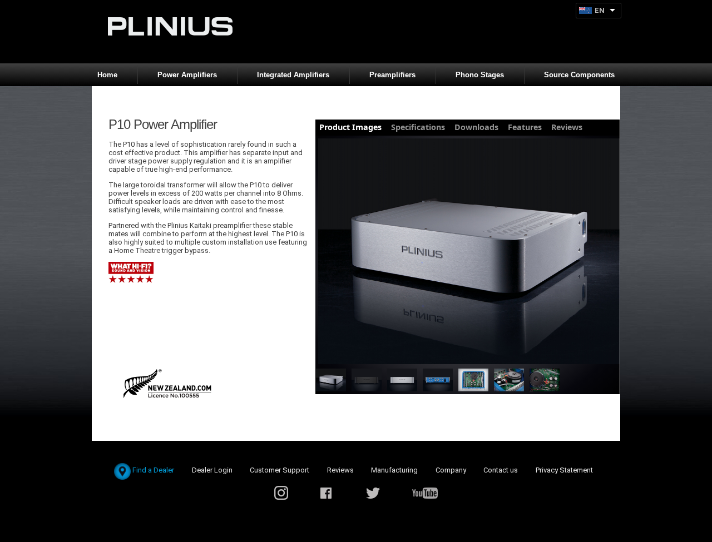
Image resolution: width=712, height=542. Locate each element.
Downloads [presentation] (476, 127)
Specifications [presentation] (418, 127)
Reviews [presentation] (566, 127)
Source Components (579, 75)
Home (107, 75)
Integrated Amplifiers (293, 75)
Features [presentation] (525, 127)
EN (600, 10)
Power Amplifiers (187, 75)
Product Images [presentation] (350, 127)
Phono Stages (480, 75)
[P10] (469, 252)
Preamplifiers (392, 75)
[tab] (350, 128)
